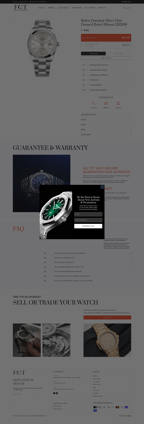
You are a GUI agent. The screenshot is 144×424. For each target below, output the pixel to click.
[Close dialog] (102, 186)
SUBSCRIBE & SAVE (88, 226)
